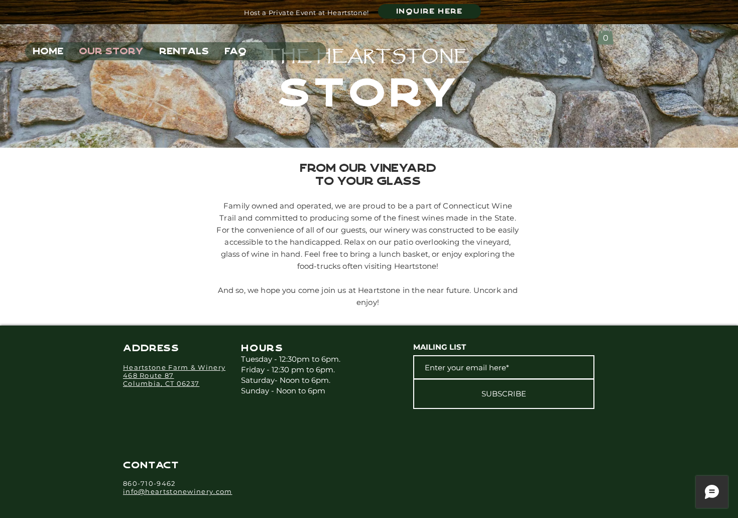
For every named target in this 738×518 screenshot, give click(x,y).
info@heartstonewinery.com (177, 491)
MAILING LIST (439, 347)
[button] (605, 34)
